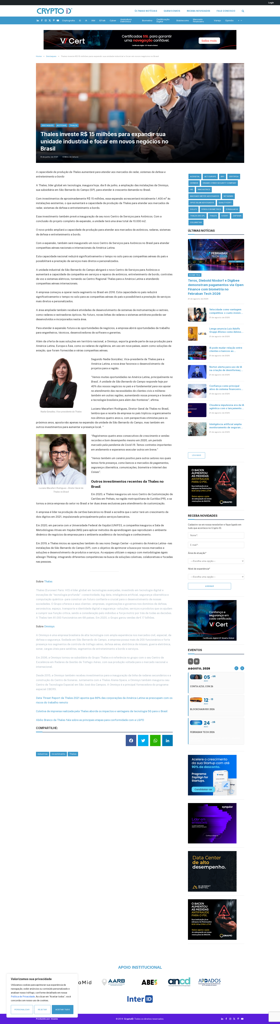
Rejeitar (42, 1009)
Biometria (147, 20)
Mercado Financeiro (198, 20)
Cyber (113, 20)
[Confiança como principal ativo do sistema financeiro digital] (197, 391)
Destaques (48, 125)
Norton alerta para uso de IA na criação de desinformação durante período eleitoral (226, 369)
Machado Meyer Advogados (204, 196)
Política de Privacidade (23, 996)
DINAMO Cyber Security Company (219, 183)
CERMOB (194, 183)
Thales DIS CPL (197, 216)
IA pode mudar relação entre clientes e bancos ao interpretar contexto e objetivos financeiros (225, 349)
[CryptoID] (54, 11)
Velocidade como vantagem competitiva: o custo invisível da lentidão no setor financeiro (226, 311)
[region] (42, 996)
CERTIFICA (234, 176)
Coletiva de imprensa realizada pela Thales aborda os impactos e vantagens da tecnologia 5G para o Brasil (102, 711)
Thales (73, 125)
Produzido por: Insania (47, 1019)
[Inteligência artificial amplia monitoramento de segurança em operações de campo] (197, 429)
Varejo (217, 20)
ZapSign (237, 216)
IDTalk (102, 20)
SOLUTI (193, 209)
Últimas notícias (146, 10)
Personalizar (21, 1009)
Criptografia (68, 20)
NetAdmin (228, 196)
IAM (93, 20)
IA (86, 20)
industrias (43, 754)
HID (191, 189)
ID (80, 20)
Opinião (229, 20)
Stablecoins (182, 20)
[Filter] (196, 661)
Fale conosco (226, 10)
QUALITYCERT (225, 202)
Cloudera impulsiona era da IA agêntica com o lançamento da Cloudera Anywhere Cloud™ (226, 407)
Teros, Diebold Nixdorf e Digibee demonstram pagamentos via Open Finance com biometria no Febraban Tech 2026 (216, 287)
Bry (222, 176)
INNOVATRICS (204, 189)
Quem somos (172, 10)
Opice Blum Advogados (202, 202)
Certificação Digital (163, 20)
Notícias (61, 125)
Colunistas (196, 222)
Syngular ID (232, 209)
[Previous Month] (236, 668)
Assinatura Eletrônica (126, 20)
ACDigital (195, 176)
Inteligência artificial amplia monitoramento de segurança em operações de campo (226, 426)
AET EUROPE (210, 176)
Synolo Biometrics (211, 209)
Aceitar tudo (62, 1009)
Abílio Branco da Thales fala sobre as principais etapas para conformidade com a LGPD (90, 720)
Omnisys (49, 626)
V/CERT (224, 216)
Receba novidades (198, 10)
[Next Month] (242, 668)
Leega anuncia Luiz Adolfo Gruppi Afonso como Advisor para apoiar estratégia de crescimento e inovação (225, 330)
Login (271, 2)
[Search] (242, 11)
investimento (58, 754)
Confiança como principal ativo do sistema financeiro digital (225, 387)
